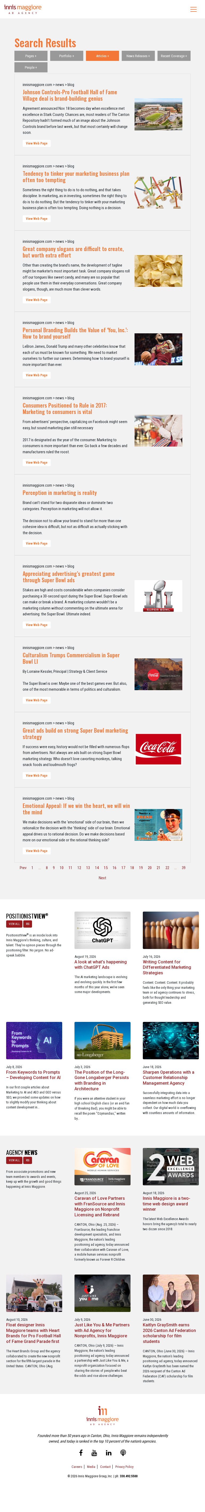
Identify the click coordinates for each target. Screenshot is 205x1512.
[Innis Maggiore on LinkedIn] (109, 1453)
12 (79, 867)
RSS (27, 924)
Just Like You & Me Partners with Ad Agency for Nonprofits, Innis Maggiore (102, 1330)
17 (123, 867)
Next (102, 878)
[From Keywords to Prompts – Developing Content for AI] (34, 1040)
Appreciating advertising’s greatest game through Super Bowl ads (69, 576)
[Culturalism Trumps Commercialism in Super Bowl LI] (158, 674)
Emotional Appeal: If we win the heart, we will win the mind (76, 809)
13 (88, 867)
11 (70, 867)
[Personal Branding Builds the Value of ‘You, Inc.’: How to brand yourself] (158, 349)
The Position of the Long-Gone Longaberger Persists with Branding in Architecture (101, 1080)
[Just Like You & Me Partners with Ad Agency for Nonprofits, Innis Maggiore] (102, 1293)
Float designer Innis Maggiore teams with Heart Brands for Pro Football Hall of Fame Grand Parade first (33, 1333)
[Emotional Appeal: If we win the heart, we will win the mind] (158, 825)
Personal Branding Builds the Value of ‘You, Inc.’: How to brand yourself (75, 333)
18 (132, 867)
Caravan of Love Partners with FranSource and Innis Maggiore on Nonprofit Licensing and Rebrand (99, 1206)
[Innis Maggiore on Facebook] (81, 1453)
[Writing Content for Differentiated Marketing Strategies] (171, 930)
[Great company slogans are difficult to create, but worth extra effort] (158, 271)
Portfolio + (66, 56)
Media (91, 1467)
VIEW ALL (14, 924)
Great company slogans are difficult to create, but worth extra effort (73, 252)
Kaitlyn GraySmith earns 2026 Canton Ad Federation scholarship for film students (169, 1333)
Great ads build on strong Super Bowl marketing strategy (75, 733)
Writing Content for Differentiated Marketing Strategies (167, 967)
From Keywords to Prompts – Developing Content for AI (33, 1075)
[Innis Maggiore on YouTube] (94, 1453)
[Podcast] (123, 1453)
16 (114, 867)
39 (184, 867)
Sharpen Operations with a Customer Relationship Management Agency (168, 1078)
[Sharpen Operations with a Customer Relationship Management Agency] (171, 1040)
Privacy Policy (124, 1467)
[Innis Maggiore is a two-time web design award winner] (171, 1166)
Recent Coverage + (174, 56)
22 (167, 867)
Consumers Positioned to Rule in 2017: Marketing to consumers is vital (65, 408)
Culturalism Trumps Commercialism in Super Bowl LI (71, 658)
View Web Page (37, 143)
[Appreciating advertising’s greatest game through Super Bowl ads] (158, 596)
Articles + (102, 56)
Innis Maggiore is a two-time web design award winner (166, 1204)
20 (150, 867)
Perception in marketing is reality (60, 493)
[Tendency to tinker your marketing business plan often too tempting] (158, 192)
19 (141, 867)
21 (158, 867)
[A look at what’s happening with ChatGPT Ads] (102, 930)
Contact (105, 1467)
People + (31, 67)
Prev (23, 867)
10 (62, 867)
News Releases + (138, 56)
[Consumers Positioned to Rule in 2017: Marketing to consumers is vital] (158, 430)
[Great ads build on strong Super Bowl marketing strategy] (158, 749)
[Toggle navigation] (193, 9)
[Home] (23, 9)
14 (97, 867)
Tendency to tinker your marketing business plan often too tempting (76, 176)
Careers (77, 1467)
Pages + (31, 56)
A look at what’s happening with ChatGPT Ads (100, 964)
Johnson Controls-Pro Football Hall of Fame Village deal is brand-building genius (70, 95)
